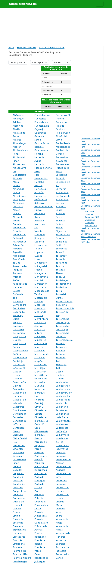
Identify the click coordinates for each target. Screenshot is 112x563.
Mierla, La (39, 329)
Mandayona (41, 276)
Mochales (39, 350)
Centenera (19, 427)
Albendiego (19, 143)
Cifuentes (18, 448)
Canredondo (20, 357)
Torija (59, 290)
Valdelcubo (62, 403)
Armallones (19, 255)
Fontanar (18, 547)
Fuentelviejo (41, 122)
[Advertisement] (56, 27)
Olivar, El (39, 406)
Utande (60, 378)
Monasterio (40, 364)
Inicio (11, 47)
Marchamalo (41, 287)
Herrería (39, 164)
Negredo (39, 399)
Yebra (59, 515)
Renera (60, 118)
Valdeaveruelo (64, 392)
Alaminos (18, 125)
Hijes (37, 171)
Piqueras (39, 494)
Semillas (60, 220)
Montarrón (40, 371)
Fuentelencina (42, 115)
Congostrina (19, 491)
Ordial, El (39, 424)
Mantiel (38, 280)
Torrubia (60, 343)
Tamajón (60, 252)
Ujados (60, 375)
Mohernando (41, 354)
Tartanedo (61, 262)
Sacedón (60, 178)
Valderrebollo (63, 420)
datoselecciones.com (22, 4)
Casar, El (17, 378)
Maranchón (40, 283)
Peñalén (38, 459)
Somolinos (61, 241)
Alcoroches (19, 164)
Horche (38, 185)
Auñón (16, 280)
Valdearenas (63, 385)
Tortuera (60, 354)
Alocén (16, 209)
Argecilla (17, 252)
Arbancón (18, 245)
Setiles (59, 224)
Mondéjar (39, 368)
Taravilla (60, 259)
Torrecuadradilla (65, 308)
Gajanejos (39, 129)
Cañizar (17, 354)
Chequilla (18, 434)
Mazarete (39, 304)
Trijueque (61, 364)
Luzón (37, 259)
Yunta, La (61, 540)
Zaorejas (60, 543)
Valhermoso (62, 434)
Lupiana (38, 252)
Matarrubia (40, 297)
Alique (16, 192)
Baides (16, 290)
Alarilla (16, 129)
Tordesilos (61, 287)
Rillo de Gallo (63, 132)
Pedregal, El (41, 455)
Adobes (17, 122)
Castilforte (18, 406)
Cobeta (17, 466)
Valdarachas (62, 382)
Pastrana (39, 452)
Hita (36, 174)
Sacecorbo (61, 174)
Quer (37, 554)
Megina (38, 315)
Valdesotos (62, 424)
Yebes (59, 512)
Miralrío (38, 347)
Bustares (18, 325)
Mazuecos (39, 308)
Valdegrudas (63, 399)
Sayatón (60, 213)
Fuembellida (19, 550)
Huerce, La (40, 196)
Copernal (18, 494)
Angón (16, 220)
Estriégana (19, 543)
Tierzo (59, 273)
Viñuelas (60, 508)
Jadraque (39, 234)
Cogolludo (18, 473)
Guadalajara (41, 150)
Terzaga (60, 269)
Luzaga (38, 255)
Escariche (18, 522)
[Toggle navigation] (100, 4)
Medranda (40, 311)
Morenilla (39, 382)
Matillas (38, 301)
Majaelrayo (40, 262)
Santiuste (61, 206)
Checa (16, 431)
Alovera (17, 213)
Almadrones (19, 196)
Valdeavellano (63, 389)
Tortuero (60, 357)
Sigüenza (61, 231)
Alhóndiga (18, 188)
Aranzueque (19, 241)
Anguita (17, 224)
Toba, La (60, 276)
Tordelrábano (63, 283)
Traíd (58, 361)
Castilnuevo (19, 410)
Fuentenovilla (41, 125)
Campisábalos (20, 350)
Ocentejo (39, 403)
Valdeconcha (63, 396)
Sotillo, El (60, 245)
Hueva (38, 209)
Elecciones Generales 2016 (51, 47)
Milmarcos (40, 336)
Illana (37, 217)
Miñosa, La (40, 339)
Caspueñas (19, 389)
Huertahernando (43, 206)
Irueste (38, 231)
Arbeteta (18, 248)
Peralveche (40, 473)
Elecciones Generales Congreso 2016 (92, 214)
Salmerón (61, 188)
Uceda (59, 371)
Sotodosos (61, 248)
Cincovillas (18, 452)
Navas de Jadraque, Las (39, 392)
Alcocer (17, 146)
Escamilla (18, 519)
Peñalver (39, 462)
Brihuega (18, 315)
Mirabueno (40, 343)
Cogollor (17, 469)
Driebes (17, 508)
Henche (38, 153)
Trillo (58, 368)
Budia (16, 318)
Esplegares (19, 536)
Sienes (59, 227)
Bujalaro (17, 322)
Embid (16, 515)
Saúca (59, 209)
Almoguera (19, 199)
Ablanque (18, 118)
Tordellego (62, 280)
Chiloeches (19, 445)
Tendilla (60, 266)
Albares (17, 139)
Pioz (36, 491)
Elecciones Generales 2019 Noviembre (90, 235)
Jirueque (39, 238)
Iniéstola (39, 220)
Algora (16, 185)
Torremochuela (64, 339)
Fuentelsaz (40, 118)
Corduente (19, 498)
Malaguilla (40, 273)
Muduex (39, 385)
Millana (38, 332)
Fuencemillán (20, 554)
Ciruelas (17, 455)
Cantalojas (18, 361)
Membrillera (41, 318)
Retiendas (61, 122)
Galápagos (40, 132)
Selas (58, 217)
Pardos (38, 438)
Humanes (39, 213)
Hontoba (39, 181)
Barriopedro (19, 304)
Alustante (18, 217)
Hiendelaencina (43, 167)
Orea (37, 427)
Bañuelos (18, 301)
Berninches (19, 308)
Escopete (18, 526)
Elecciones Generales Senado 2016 (91, 222)
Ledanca (39, 241)
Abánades (18, 115)
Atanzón (17, 273)
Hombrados (41, 178)
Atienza (17, 276)
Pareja (37, 448)
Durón (16, 512)
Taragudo (61, 255)
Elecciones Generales (26, 47)
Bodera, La (19, 311)
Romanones (62, 164)
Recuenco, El (63, 115)
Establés (17, 540)
